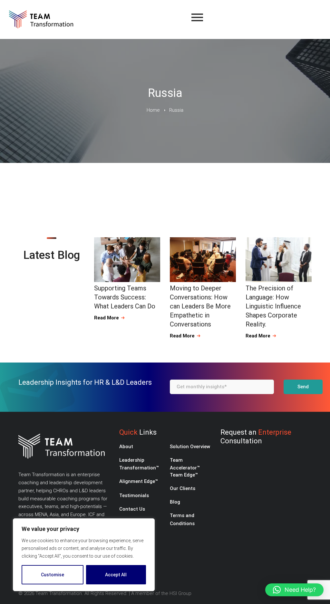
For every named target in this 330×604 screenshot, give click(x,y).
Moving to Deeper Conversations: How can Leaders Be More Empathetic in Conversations (200, 306)
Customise (52, 574)
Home (153, 110)
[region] (84, 554)
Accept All (116, 574)
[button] (294, 589)
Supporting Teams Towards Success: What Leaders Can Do (124, 297)
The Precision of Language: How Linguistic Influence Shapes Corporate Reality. (273, 306)
